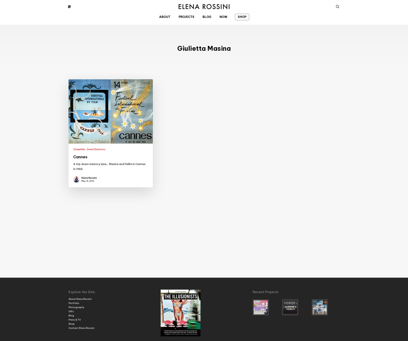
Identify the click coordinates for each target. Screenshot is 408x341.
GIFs (71, 311)
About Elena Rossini (80, 299)
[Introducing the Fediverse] (266, 307)
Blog (71, 315)
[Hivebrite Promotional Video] (325, 307)
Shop (72, 323)
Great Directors (96, 149)
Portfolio (74, 303)
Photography (76, 307)
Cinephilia (79, 149)
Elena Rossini (89, 177)
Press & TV (75, 319)
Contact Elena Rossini (81, 328)
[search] (337, 6)
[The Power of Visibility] (296, 307)
